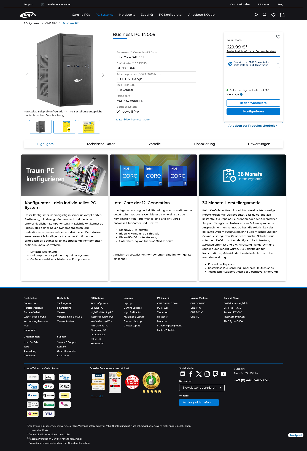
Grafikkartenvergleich (235, 303)
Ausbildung (30, 351)
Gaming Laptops (133, 307)
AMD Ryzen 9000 (233, 321)
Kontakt (61, 346)
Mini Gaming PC (99, 325)
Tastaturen (163, 312)
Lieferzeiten (63, 355)
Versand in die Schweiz (69, 316)
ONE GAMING (197, 303)
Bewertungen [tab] (259, 144)
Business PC (97, 343)
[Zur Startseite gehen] (28, 14)
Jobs (26, 346)
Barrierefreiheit (32, 312)
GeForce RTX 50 (232, 307)
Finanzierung (64, 307)
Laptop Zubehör (166, 330)
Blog (280, 4)
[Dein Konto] (264, 14)
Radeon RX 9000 (233, 312)
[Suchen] (255, 14)
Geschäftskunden (240, 4)
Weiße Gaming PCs (101, 321)
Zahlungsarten (65, 303)
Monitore (162, 321)
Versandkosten (65, 321)
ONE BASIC (196, 312)
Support (28, 4)
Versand (61, 312)
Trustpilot (97, 396)
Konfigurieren (253, 111)
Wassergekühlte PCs (102, 316)
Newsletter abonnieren (58, 4)
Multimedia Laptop (134, 316)
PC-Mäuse (163, 307)
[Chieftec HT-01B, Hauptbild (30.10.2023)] (64, 70)
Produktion (30, 355)
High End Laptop (133, 312)
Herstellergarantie (34, 307)
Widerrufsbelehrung (35, 316)
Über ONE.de (31, 342)
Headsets (162, 316)
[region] (64, 82)
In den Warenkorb (253, 103)
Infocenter (264, 4)
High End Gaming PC (102, 312)
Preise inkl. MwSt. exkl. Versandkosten (251, 51)
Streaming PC (98, 330)
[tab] (45, 144)
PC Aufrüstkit (98, 334)
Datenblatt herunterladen (133, 119)
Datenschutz (31, 303)
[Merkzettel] (273, 14)
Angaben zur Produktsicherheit (252, 125)
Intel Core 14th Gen (234, 316)
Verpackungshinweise (36, 321)
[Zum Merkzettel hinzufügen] (278, 37)
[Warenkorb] (282, 14)
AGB (26, 325)
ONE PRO (195, 307)
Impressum (30, 330)
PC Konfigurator (99, 303)
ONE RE (194, 316)
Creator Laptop (132, 325)
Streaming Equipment (169, 325)
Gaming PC (97, 307)
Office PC (96, 339)
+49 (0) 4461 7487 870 (252, 380)
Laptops (128, 303)
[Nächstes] (103, 74)
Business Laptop (133, 321)
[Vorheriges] (26, 74)
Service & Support (67, 342)
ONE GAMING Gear (167, 303)
